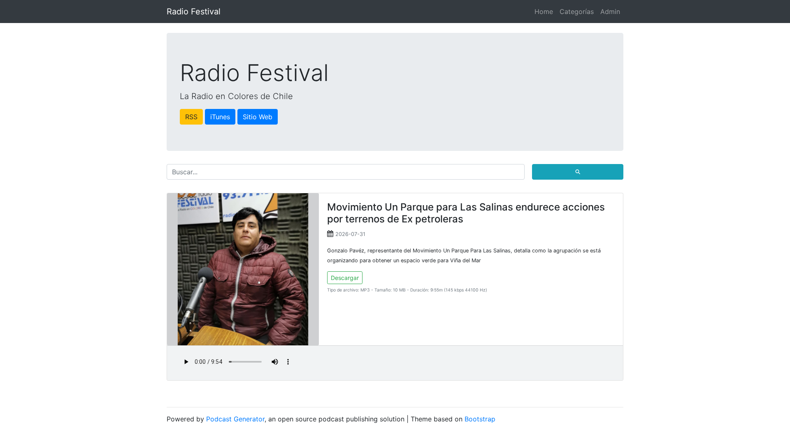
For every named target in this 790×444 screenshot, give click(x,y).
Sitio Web (257, 117)
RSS (191, 117)
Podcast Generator (235, 419)
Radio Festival (194, 11)
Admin (610, 11)
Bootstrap (480, 419)
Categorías (577, 11)
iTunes (220, 117)
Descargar (345, 277)
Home (543, 11)
